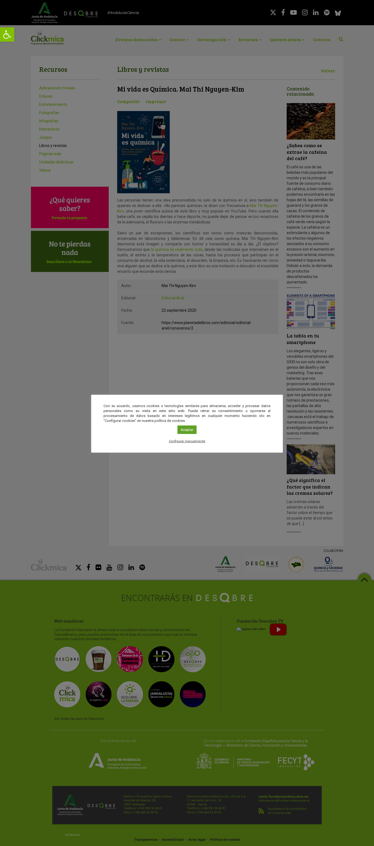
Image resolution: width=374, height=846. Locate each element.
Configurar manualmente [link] (187, 441)
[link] (7, 34)
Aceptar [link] (187, 430)
